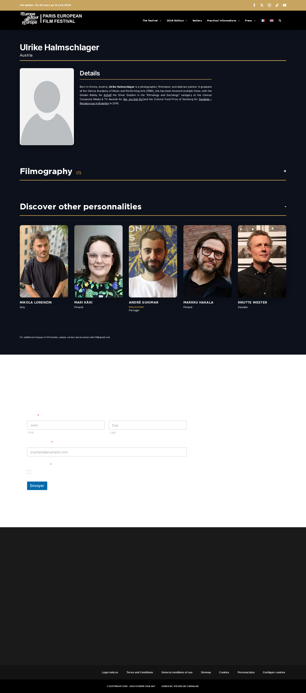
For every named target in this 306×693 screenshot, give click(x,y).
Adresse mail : (40, 442)
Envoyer (37, 486)
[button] (280, 20)
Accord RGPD (39, 465)
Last (113, 432)
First (31, 432)
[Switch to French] (263, 20)
